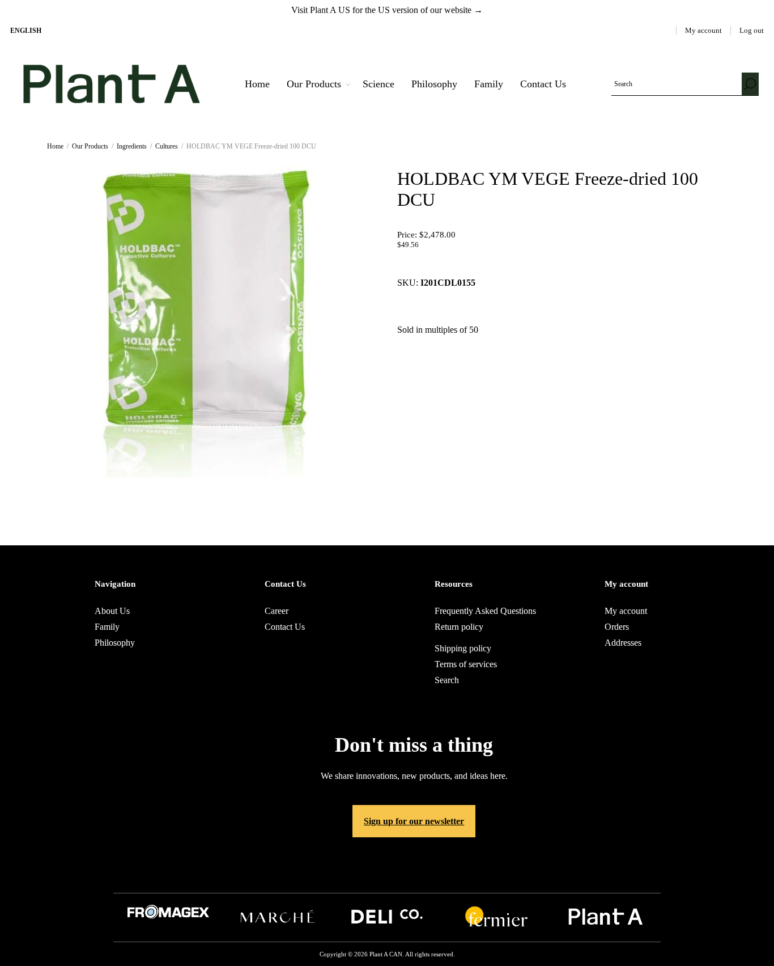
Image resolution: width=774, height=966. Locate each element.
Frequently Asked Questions (485, 611)
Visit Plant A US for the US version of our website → (387, 10)
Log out (751, 30)
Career (276, 611)
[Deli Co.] (387, 925)
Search (750, 84)
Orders (617, 627)
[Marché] (277, 925)
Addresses (623, 642)
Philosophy (115, 642)
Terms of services (466, 664)
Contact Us (285, 627)
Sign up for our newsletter (414, 821)
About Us (112, 611)
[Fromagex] (168, 916)
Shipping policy (463, 648)
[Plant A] (606, 925)
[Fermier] (496, 925)
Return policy (459, 627)
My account (703, 30)
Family (107, 627)
